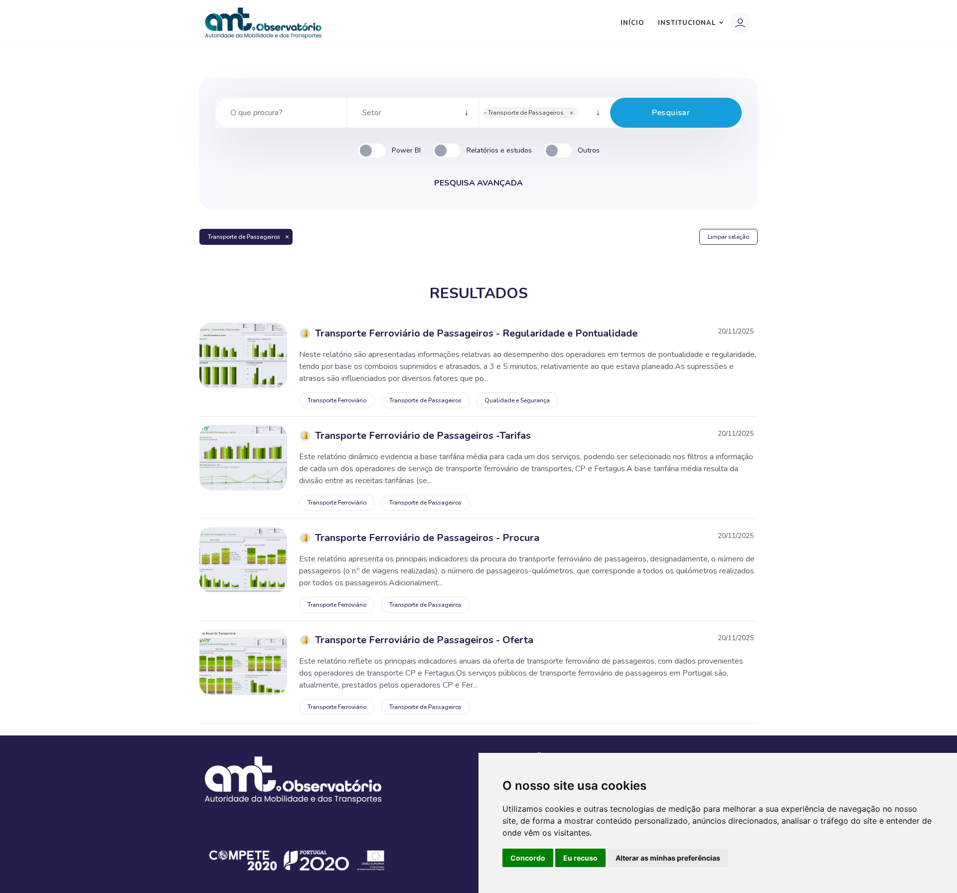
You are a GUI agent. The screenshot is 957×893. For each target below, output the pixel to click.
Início (632, 22)
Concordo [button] (527, 858)
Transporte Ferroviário (337, 400)
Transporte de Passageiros (244, 237)
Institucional (687, 22)
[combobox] (412, 113)
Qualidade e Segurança (517, 400)
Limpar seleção (728, 237)
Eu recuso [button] (580, 858)
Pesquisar (671, 112)
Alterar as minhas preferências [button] (668, 858)
